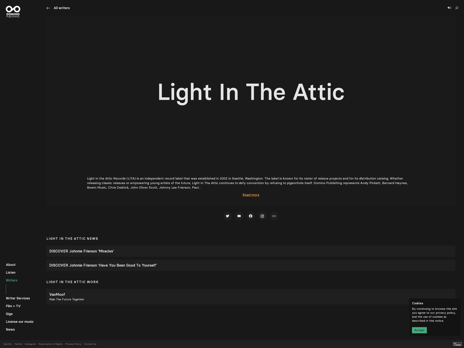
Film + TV (13, 306)
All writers (62, 8)
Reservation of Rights (51, 344)
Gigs (9, 314)
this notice (436, 320)
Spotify (8, 344)
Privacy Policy (73, 344)
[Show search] (456, 8)
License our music (20, 322)
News (10, 329)
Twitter (18, 344)
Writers (11, 280)
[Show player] (449, 8)
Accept (419, 330)
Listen (10, 273)
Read (251, 195)
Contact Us (90, 344)
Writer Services (18, 298)
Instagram (30, 344)
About (11, 265)
